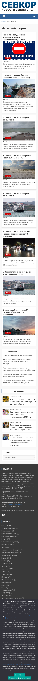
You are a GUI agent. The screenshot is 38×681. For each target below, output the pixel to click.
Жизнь (8, 58)
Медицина (5, 577)
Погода (4, 595)
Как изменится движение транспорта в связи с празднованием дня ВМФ (14, 37)
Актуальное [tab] (19, 391)
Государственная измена (10, 553)
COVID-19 (5, 525)
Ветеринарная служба (9, 542)
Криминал (5, 569)
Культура (5, 574)
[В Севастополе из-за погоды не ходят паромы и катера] (19, 285)
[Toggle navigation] (4, 16)
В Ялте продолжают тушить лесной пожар (17, 355)
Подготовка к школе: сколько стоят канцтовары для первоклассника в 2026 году (21, 414)
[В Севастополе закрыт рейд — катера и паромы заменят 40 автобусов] (19, 247)
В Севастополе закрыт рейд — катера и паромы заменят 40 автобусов (16, 233)
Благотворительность (9, 534)
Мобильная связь (8, 580)
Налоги (4, 585)
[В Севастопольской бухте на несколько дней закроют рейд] (19, 88)
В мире (4, 539)
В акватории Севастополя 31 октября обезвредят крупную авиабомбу (16, 312)
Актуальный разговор (9, 528)
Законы (4, 561)
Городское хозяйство (9, 550)
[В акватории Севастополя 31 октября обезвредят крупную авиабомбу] (19, 325)
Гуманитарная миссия (9, 555)
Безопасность (6, 531)
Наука (4, 588)
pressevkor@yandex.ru (14, 504)
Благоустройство (8, 536)
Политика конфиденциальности (19, 678)
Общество (5, 593)
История (4, 566)
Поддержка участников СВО (12, 598)
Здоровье (5, 563)
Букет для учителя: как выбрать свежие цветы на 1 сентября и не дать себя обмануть (17, 362)
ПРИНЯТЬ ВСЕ (19, 675)
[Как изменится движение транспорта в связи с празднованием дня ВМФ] (19, 50)
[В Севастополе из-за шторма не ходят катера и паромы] (19, 169)
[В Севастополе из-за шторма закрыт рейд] (19, 131)
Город (4, 547)
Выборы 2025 (6, 544)
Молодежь (5, 582)
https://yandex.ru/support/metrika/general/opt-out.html (17, 664)
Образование (6, 590)
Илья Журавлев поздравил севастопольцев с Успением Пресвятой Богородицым (21, 427)
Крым (3, 572)
